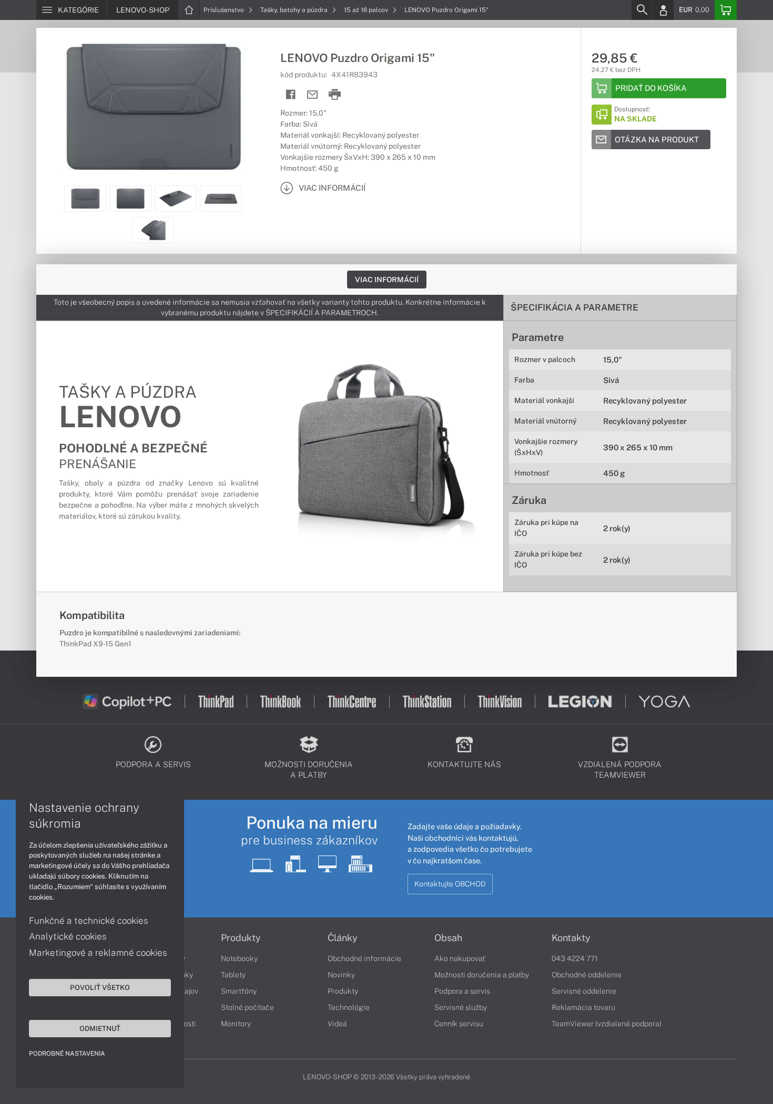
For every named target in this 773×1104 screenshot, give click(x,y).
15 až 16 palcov (367, 10)
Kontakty (571, 938)
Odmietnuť (99, 1028)
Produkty (241, 938)
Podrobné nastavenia (67, 1053)
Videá (337, 1023)
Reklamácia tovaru (583, 1007)
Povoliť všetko (100, 987)
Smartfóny (239, 991)
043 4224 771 (575, 958)
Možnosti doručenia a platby (481, 975)
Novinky (341, 975)
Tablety (233, 975)
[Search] (641, 10)
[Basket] (726, 10)
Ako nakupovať (459, 958)
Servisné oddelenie (584, 991)
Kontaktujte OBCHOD (450, 884)
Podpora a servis (462, 991)
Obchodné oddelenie (587, 975)
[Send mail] (312, 95)
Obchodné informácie (364, 958)
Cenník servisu (458, 1023)
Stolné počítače (247, 1007)
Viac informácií (387, 279)
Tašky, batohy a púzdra (294, 10)
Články (343, 938)
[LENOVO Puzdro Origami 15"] (153, 106)
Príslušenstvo (225, 10)
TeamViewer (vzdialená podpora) (607, 1023)
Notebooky (239, 958)
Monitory (236, 1023)
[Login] (663, 10)
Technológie (349, 1007)
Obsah (448, 938)
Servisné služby (460, 1007)
